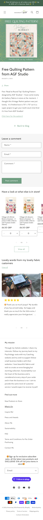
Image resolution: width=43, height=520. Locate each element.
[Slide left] (16, 242)
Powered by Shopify (23, 507)
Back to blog (23, 126)
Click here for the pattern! (12, 116)
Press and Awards (11, 417)
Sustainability (10, 428)
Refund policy (36, 507)
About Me (8, 423)
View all (21, 249)
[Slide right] (26, 242)
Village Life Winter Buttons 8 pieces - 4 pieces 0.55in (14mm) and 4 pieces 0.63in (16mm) (9, 220)
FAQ (6, 434)
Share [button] (6, 85)
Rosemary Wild (12, 507)
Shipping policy (34, 511)
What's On (9, 406)
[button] (4, 12)
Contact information (22, 515)
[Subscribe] (35, 470)
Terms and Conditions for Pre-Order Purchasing (18, 440)
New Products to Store (13, 401)
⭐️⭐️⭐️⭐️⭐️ (11, 300)
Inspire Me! (9, 412)
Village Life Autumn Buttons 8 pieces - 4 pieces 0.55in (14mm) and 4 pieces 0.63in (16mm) (27, 220)
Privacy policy (10, 511)
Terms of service (22, 511)
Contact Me (9, 448)
